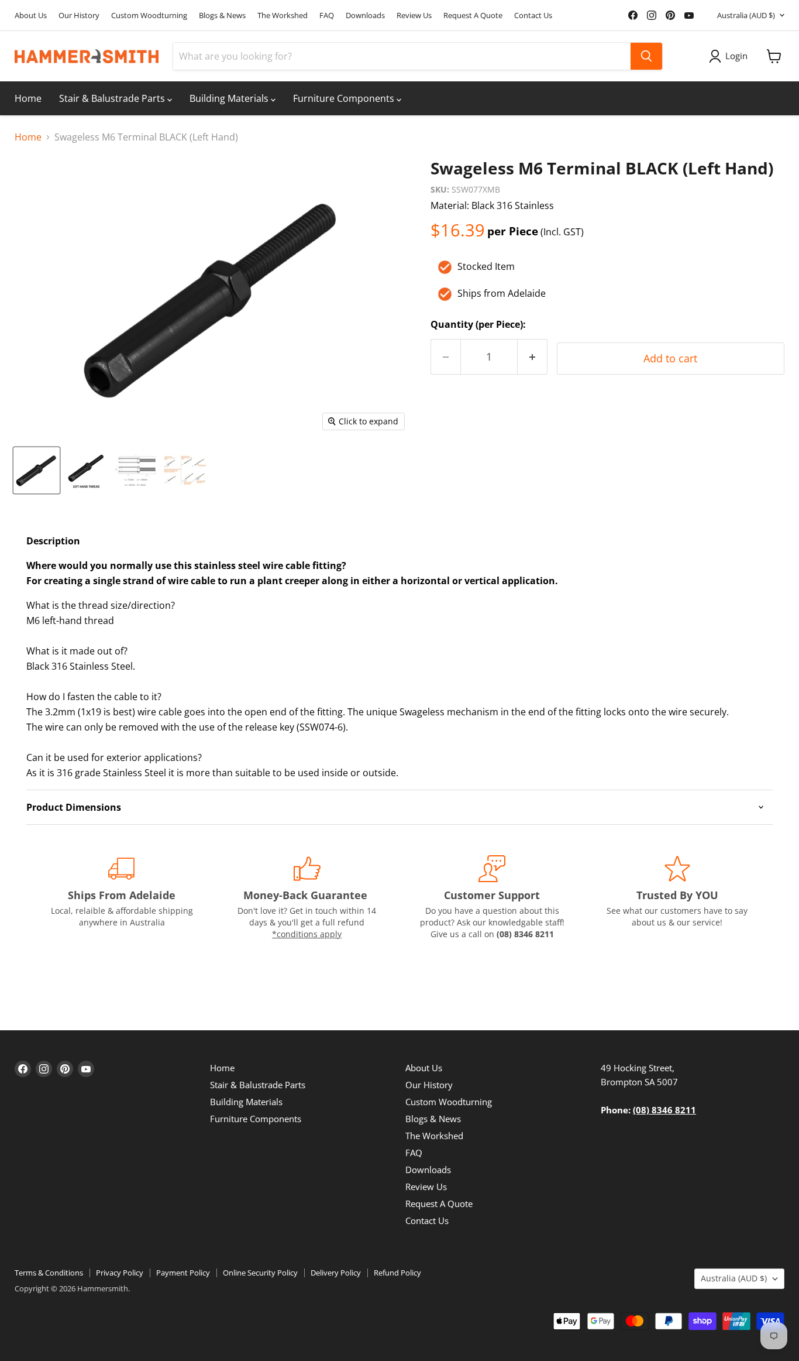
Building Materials (230, 98)
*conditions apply (307, 934)
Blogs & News (222, 15)
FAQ (326, 15)
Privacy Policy (119, 1272)
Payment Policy (183, 1272)
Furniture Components (345, 98)
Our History (78, 15)
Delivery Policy (336, 1272)
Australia (746, 15)
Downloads (365, 15)
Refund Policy (397, 1272)
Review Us (414, 15)
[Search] (646, 56)
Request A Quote (472, 15)
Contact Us (533, 15)
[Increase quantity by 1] (532, 357)
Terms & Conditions (49, 1272)
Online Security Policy (260, 1272)
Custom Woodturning (149, 15)
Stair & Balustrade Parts (113, 98)
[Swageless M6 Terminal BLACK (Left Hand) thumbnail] (36, 470)
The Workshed (282, 15)
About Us (31, 15)
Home (28, 98)
